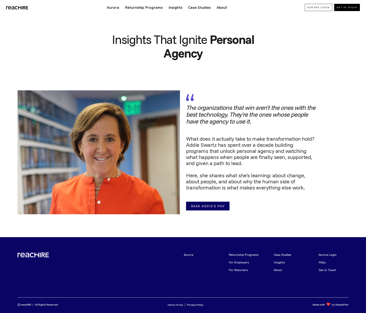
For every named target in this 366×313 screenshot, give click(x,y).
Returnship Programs (243, 255)
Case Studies (282, 255)
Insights (279, 262)
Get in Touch (327, 270)
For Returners (238, 270)
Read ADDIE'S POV (208, 206)
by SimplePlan (340, 304)
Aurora (188, 255)
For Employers (239, 262)
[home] (17, 7)
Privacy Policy (195, 305)
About (278, 270)
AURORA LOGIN (318, 7)
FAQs (322, 262)
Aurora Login (327, 255)
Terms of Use (175, 305)
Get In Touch (347, 7)
